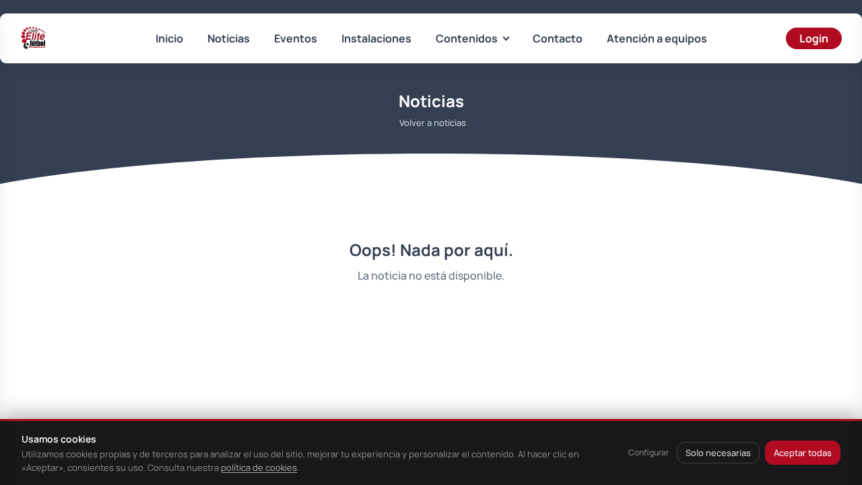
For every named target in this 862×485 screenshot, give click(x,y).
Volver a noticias (432, 123)
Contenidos (467, 38)
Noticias (228, 38)
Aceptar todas (803, 453)
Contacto (558, 38)
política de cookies (259, 467)
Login (813, 38)
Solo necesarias (718, 453)
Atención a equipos (657, 38)
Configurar (648, 452)
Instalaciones (376, 38)
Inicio (169, 38)
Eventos (295, 38)
